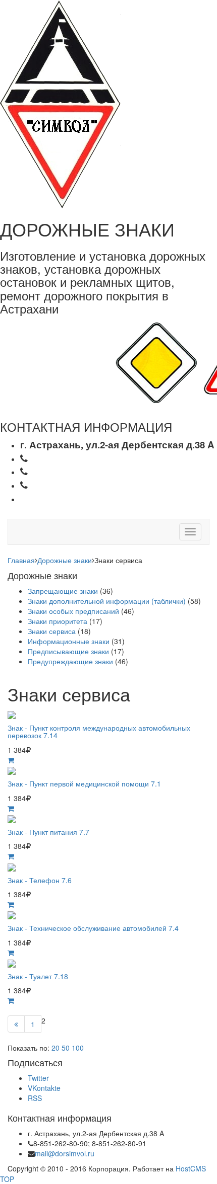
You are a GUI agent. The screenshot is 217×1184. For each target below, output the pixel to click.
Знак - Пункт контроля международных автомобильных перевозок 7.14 (99, 731)
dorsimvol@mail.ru (74, 498)
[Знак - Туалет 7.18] (12, 963)
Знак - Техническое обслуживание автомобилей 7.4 (93, 928)
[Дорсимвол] (60, 103)
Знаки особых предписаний (73, 611)
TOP (7, 1179)
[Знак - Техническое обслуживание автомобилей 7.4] (12, 914)
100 (78, 1048)
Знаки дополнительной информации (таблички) (107, 601)
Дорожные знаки (64, 560)
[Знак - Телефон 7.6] (12, 866)
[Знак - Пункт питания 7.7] (12, 818)
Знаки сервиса (52, 631)
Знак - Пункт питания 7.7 (48, 832)
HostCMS (191, 1168)
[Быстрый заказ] (11, 760)
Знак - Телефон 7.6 (40, 880)
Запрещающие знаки (63, 591)
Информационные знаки (69, 641)
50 (66, 1048)
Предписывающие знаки (68, 651)
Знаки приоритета (57, 621)
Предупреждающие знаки (70, 661)
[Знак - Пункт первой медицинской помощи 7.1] (12, 770)
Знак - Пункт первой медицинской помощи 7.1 (84, 783)
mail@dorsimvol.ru (64, 1153)
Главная (21, 560)
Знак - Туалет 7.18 (38, 976)
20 (55, 1048)
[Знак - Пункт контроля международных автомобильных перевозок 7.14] (12, 714)
